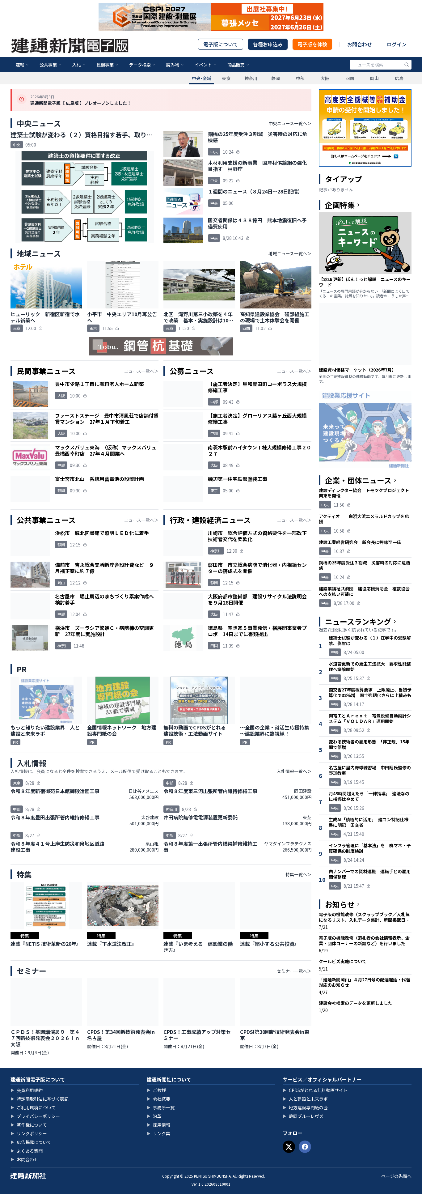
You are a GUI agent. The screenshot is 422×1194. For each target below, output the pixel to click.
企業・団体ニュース (358, 480)
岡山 (374, 78)
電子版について (220, 44)
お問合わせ (359, 44)
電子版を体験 (312, 44)
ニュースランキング (358, 622)
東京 (226, 78)
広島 (399, 78)
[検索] (406, 65)
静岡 (275, 78)
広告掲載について (31, 1142)
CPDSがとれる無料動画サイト (315, 1090)
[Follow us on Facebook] (305, 1147)
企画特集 (340, 205)
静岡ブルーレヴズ (303, 1116)
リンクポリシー (29, 1133)
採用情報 (158, 1125)
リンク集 (158, 1133)
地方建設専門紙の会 (305, 1107)
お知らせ (340, 904)
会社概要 (158, 1099)
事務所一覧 (161, 1107)
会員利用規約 (27, 1090)
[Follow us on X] (289, 1147)
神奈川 (250, 78)
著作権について (29, 1125)
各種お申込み (268, 44)
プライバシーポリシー (35, 1116)
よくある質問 (27, 1151)
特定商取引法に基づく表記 (40, 1099)
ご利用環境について (33, 1107)
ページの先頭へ (396, 1176)
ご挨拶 (156, 1090)
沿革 (154, 1116)
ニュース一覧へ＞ (141, 371)
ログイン (397, 44)
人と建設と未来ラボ (305, 1099)
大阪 (325, 78)
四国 (349, 78)
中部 (300, 78)
